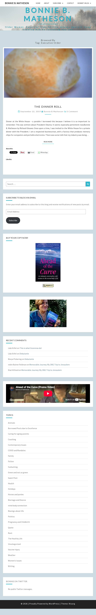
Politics (11, 516)
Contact (70, 3)
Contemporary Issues (17, 445)
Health (11, 483)
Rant (10, 533)
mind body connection (17, 505)
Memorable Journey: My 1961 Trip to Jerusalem (49, 364)
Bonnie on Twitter (16, 581)
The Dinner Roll (48, 106)
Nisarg (72, 603)
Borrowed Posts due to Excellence (22, 428)
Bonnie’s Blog (83, 3)
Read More (49, 141)
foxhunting (13, 467)
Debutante (24, 353)
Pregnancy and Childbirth (19, 522)
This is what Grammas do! (31, 348)
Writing (11, 566)
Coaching (12, 439)
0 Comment (72, 111)
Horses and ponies (16, 494)
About (46, 3)
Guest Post (13, 478)
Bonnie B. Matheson (17, 3)
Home (38, 3)
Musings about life (16, 511)
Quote (10, 527)
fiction (11, 461)
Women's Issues (15, 560)
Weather (11, 555)
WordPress (54, 603)
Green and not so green (18, 472)
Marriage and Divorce (17, 500)
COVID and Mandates (17, 450)
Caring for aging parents (18, 434)
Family (11, 456)
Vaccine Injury (14, 549)
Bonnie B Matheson (53, 111)
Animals (11, 423)
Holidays (11, 489)
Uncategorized (14, 544)
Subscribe (57, 3)
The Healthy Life (15, 538)
